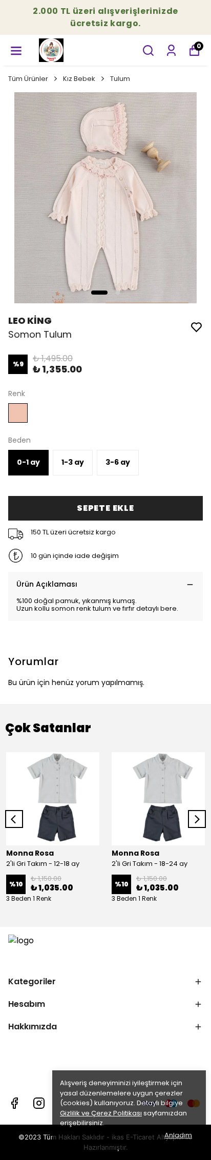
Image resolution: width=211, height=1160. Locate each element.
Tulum (120, 79)
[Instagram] (39, 1103)
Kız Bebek (79, 79)
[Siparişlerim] (171, 50)
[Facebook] (14, 1103)
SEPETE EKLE (105, 508)
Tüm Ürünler (28, 79)
